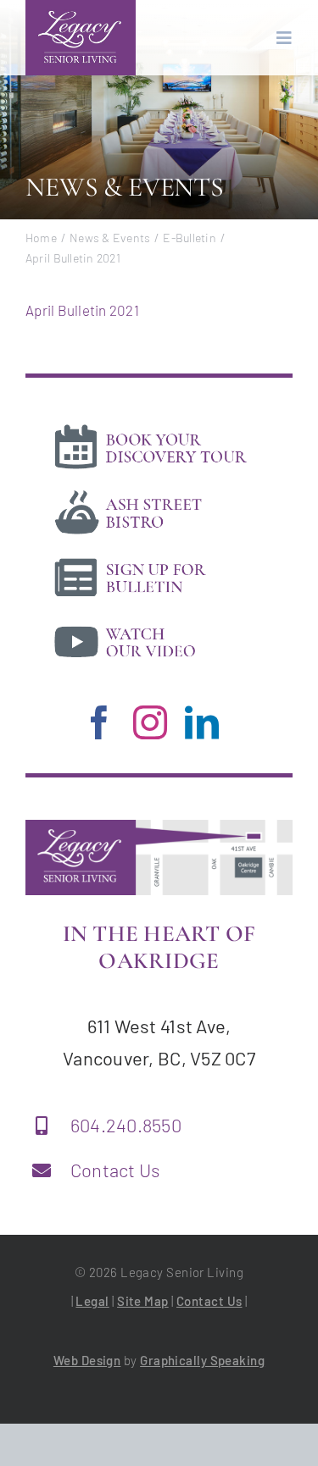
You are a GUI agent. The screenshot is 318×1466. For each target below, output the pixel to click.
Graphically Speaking (202, 1360)
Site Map (143, 1300)
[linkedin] (202, 722)
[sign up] (150, 557)
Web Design (87, 1360)
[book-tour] (150, 426)
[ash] (150, 492)
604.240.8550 (125, 1125)
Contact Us (115, 1170)
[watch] (150, 621)
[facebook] (99, 722)
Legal (92, 1300)
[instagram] (150, 722)
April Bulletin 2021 (82, 309)
